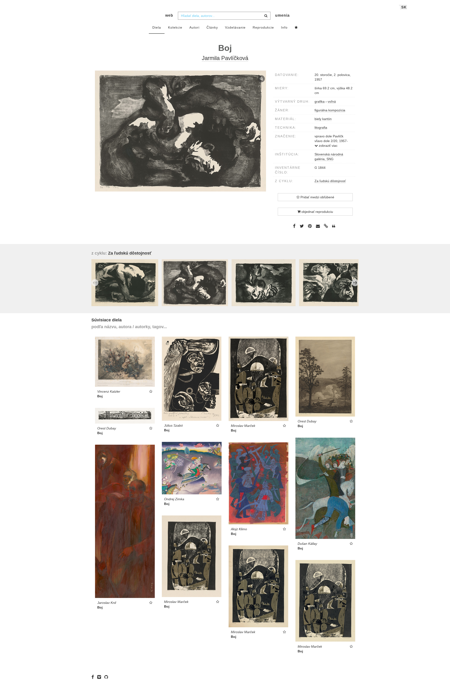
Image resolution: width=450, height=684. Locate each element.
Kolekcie (175, 27)
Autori (194, 27)
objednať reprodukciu (316, 212)
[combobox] (224, 16)
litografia (321, 127)
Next (355, 282)
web (169, 15)
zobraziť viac (328, 145)
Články (212, 27)
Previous (94, 282)
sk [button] (404, 7)
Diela (156, 27)
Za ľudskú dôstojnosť (330, 181)
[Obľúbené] (296, 28)
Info (284, 27)
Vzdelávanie (235, 27)
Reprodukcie (263, 27)
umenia (282, 15)
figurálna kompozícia (330, 110)
